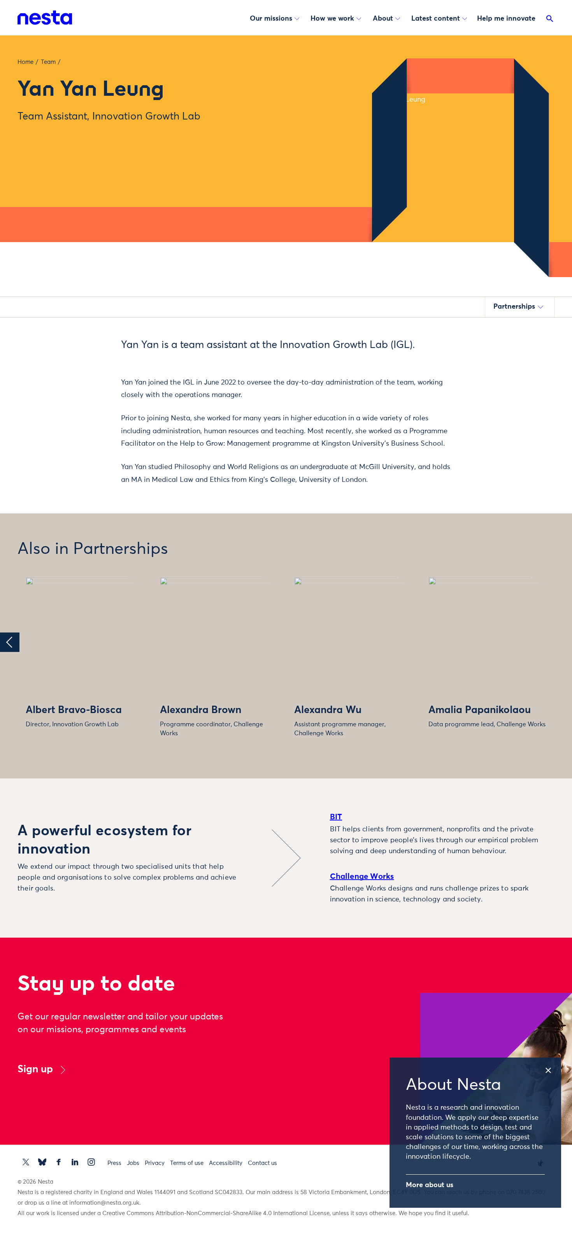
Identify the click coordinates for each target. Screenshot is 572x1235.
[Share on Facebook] (82, 374)
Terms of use (187, 1163)
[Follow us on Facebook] (58, 1162)
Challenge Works (362, 876)
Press (114, 1163)
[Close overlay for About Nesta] (552, 1068)
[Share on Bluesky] (82, 407)
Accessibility (225, 1163)
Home (25, 62)
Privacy (155, 1163)
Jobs (133, 1163)
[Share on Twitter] (82, 358)
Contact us (262, 1163)
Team (48, 62)
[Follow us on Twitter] (26, 1162)
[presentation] (9, 642)
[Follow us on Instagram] (91, 1162)
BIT (336, 817)
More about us (429, 1185)
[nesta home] (45, 18)
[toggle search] (549, 20)
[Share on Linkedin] (82, 391)
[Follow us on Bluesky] (42, 1162)
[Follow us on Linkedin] (75, 1162)
